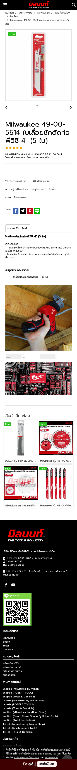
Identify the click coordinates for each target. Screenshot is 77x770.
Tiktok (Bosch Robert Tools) (20, 728)
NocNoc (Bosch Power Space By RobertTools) (30, 716)
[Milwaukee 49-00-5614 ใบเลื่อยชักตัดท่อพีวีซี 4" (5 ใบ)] (38, 65)
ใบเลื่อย (53, 189)
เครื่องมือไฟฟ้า (11, 663)
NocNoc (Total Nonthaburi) (19, 720)
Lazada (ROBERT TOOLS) (18, 704)
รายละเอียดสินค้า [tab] (17, 228)
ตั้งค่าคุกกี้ (28, 764)
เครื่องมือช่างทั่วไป (12, 667)
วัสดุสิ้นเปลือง (39, 189)
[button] (72, 5)
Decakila (8, 649)
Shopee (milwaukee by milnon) (21, 689)
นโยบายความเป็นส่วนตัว (26, 757)
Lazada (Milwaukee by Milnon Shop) (24, 700)
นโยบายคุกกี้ (51, 757)
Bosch (6, 642)
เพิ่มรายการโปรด (17, 181)
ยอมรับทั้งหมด (46, 764)
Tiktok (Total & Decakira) (18, 732)
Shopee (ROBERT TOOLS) (18, 693)
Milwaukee (22, 189)
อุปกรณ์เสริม (9, 675)
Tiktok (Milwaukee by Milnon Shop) (24, 724)
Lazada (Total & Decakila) (18, 708)
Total (6, 646)
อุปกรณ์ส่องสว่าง (12, 671)
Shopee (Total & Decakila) (19, 697)
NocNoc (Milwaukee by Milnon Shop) (24, 712)
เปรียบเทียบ (42, 181)
